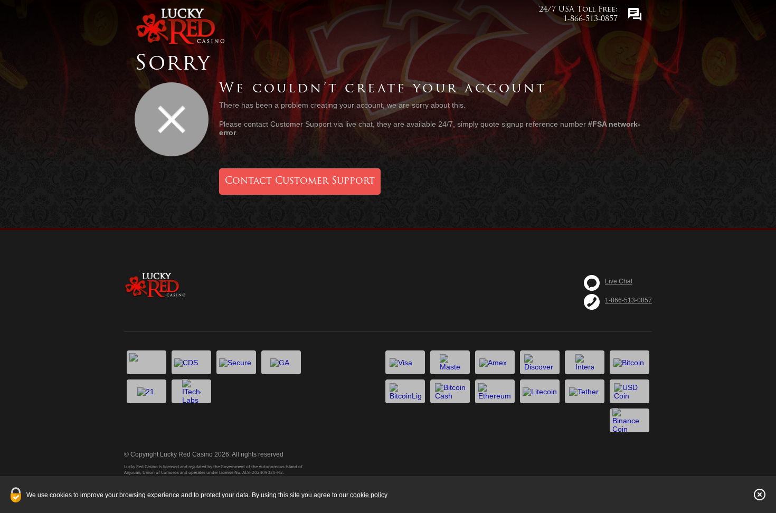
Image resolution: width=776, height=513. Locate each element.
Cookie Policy (368, 495)
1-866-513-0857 (628, 300)
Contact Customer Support (300, 181)
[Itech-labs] (191, 391)
